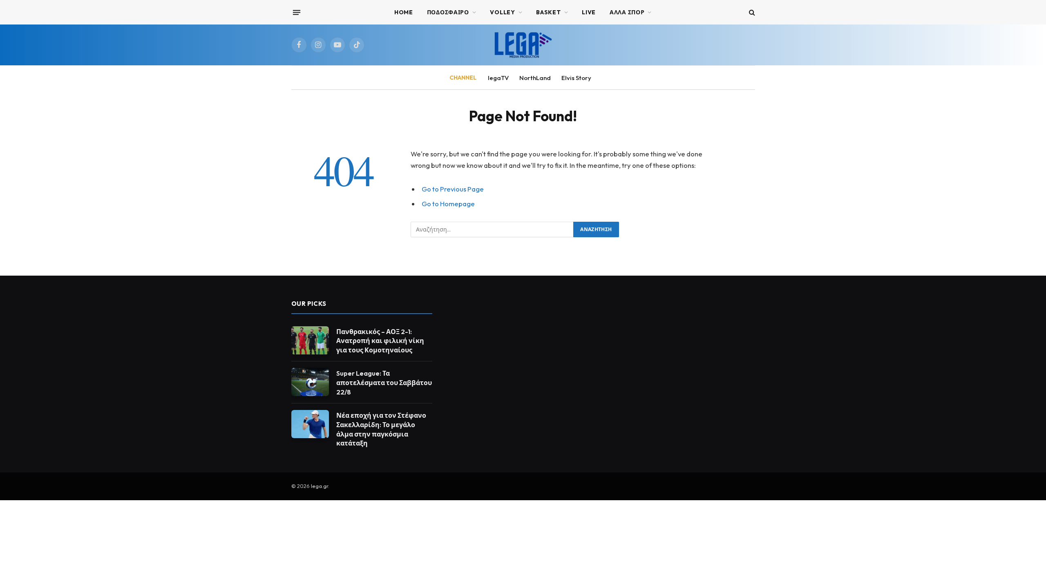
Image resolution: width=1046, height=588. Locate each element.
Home (403, 12)
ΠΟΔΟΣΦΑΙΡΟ (448, 12)
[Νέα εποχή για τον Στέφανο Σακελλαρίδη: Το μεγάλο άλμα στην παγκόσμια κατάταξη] (310, 424)
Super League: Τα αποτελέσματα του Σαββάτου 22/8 (384, 382)
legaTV (498, 78)
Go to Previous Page (453, 189)
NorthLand (535, 78)
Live (589, 12)
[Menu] (296, 12)
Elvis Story (576, 78)
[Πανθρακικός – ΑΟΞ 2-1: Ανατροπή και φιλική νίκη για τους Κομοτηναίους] (310, 340)
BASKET (548, 12)
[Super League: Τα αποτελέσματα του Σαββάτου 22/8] (310, 382)
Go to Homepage (448, 203)
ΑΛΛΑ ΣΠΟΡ (627, 12)
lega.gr (319, 486)
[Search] (751, 12)
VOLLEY (502, 12)
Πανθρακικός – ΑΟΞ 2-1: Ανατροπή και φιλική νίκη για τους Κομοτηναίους (380, 340)
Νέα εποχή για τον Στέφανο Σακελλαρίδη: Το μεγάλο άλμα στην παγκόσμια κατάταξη (381, 429)
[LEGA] (523, 44)
